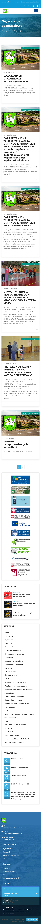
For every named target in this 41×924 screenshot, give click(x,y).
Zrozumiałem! (32, 919)
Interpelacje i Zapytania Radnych (17, 739)
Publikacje (9, 728)
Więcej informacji (8, 914)
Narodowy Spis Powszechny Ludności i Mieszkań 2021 (19, 691)
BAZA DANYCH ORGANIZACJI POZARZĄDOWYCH (15, 78)
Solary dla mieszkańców (14, 661)
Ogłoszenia (9, 640)
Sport (7, 633)
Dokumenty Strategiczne (14, 696)
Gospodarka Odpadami (14, 665)
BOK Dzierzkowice (12, 735)
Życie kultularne (11, 675)
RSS (38, 2)
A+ (29, 6)
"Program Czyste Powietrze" (15, 725)
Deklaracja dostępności (10, 878)
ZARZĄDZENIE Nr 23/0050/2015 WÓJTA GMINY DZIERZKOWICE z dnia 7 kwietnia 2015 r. (19, 221)
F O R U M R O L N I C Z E (20, 784)
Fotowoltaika (10, 707)
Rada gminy (9, 636)
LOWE (7, 711)
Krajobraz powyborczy (19, 767)
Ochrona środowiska (13, 650)
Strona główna (6, 2)
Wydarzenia (9, 679)
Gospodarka (9, 643)
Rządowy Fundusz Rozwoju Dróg (17, 703)
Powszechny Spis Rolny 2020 (15, 682)
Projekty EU (9, 647)
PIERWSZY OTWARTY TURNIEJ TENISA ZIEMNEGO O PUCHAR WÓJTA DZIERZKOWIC (17, 371)
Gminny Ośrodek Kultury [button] (10, 894)
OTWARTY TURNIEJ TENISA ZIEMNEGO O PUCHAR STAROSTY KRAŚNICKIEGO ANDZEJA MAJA (19, 297)
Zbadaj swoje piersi (18, 775)
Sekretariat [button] (8, 889)
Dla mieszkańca (11, 672)
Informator (6, 868)
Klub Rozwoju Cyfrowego (14, 742)
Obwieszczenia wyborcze (14, 654)
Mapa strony (17, 2)
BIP (35, 2)
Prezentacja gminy (8, 871)
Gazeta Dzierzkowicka (13, 700)
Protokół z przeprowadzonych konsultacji (15, 444)
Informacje (9, 657)
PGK (6, 721)
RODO (4, 875)
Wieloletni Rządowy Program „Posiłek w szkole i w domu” (19, 716)
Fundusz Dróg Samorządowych (16, 686)
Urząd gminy (9, 668)
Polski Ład (9, 732)
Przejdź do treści (27, 2)
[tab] (20, 889)
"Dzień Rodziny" (17, 759)
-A (20, 6)
